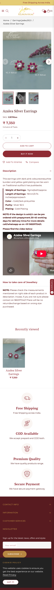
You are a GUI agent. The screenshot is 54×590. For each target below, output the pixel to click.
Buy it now (27, 154)
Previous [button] (5, 62)
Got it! (10, 582)
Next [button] (49, 62)
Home (6, 20)
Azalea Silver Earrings (14, 372)
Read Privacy (9, 574)
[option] (27, 60)
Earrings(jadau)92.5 (22, 20)
